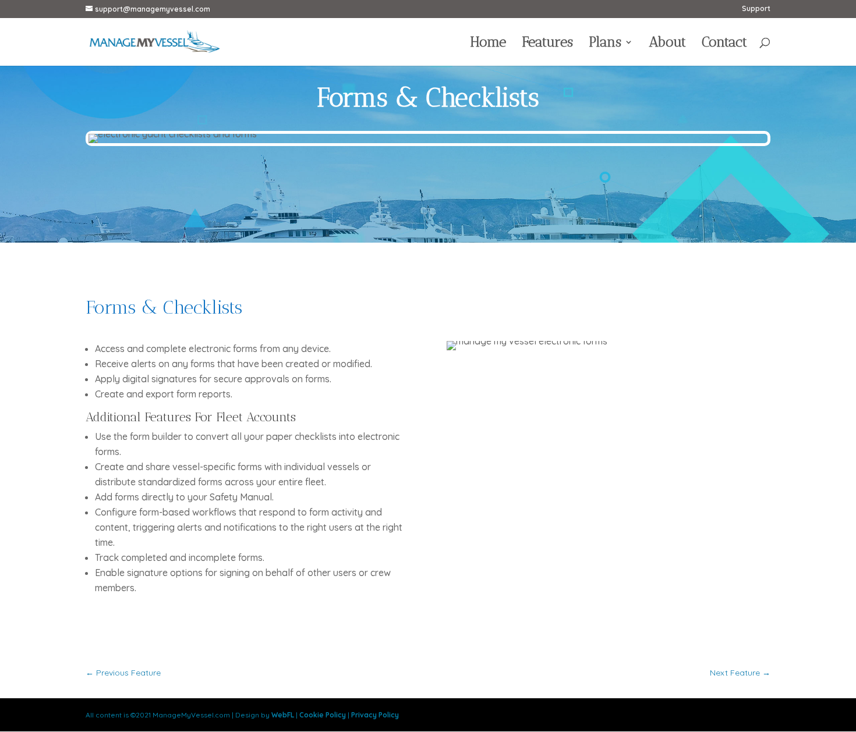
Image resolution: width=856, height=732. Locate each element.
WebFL (282, 714)
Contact (724, 44)
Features (547, 44)
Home (488, 44)
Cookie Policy (322, 714)
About (667, 44)
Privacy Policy (375, 714)
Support (756, 9)
